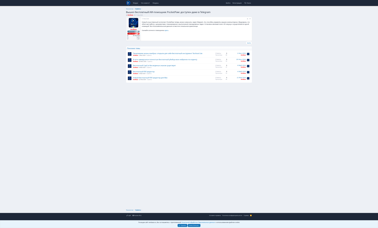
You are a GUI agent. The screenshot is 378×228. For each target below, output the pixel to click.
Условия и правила (215, 215)
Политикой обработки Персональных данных (198, 222)
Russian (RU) (137, 215)
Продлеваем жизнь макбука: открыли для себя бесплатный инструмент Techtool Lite (167, 53)
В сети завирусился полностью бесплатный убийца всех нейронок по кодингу (165, 59)
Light (129, 215)
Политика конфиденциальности (232, 215)
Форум (135, 3)
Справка (246, 215)
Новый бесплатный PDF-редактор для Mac (150, 78)
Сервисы (148, 55)
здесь (166, 30)
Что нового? (145, 3)
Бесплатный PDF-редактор (144, 71)
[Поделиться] (247, 19)
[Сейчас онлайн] (133, 27)
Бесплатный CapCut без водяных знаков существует (154, 65)
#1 (250, 19)
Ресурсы (156, 3)
